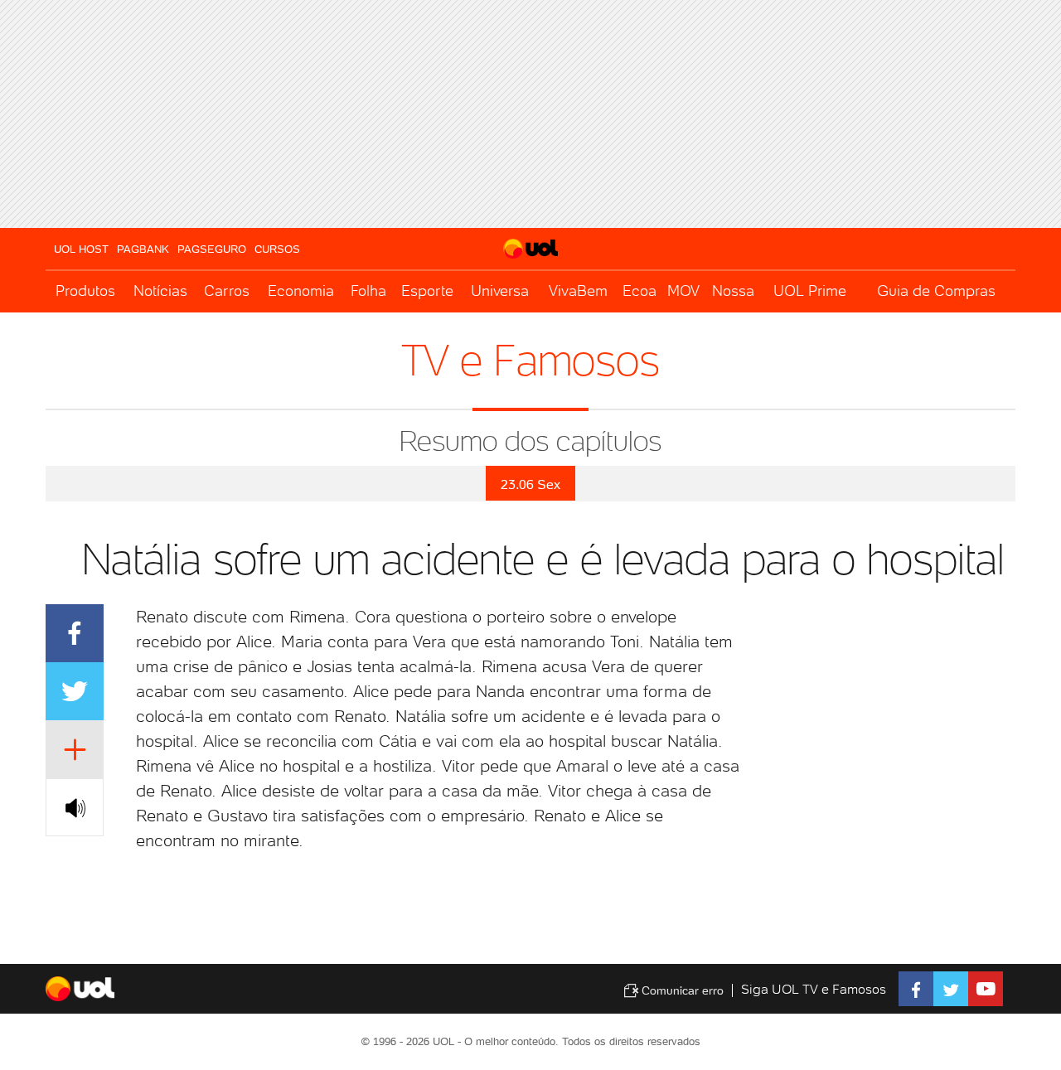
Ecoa (639, 290)
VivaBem (578, 290)
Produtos (85, 290)
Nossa (733, 290)
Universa (500, 290)
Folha (368, 290)
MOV (683, 290)
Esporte (427, 290)
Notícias (160, 290)
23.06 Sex (530, 484)
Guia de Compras (936, 290)
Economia (301, 290)
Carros (227, 290)
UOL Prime (809, 290)
